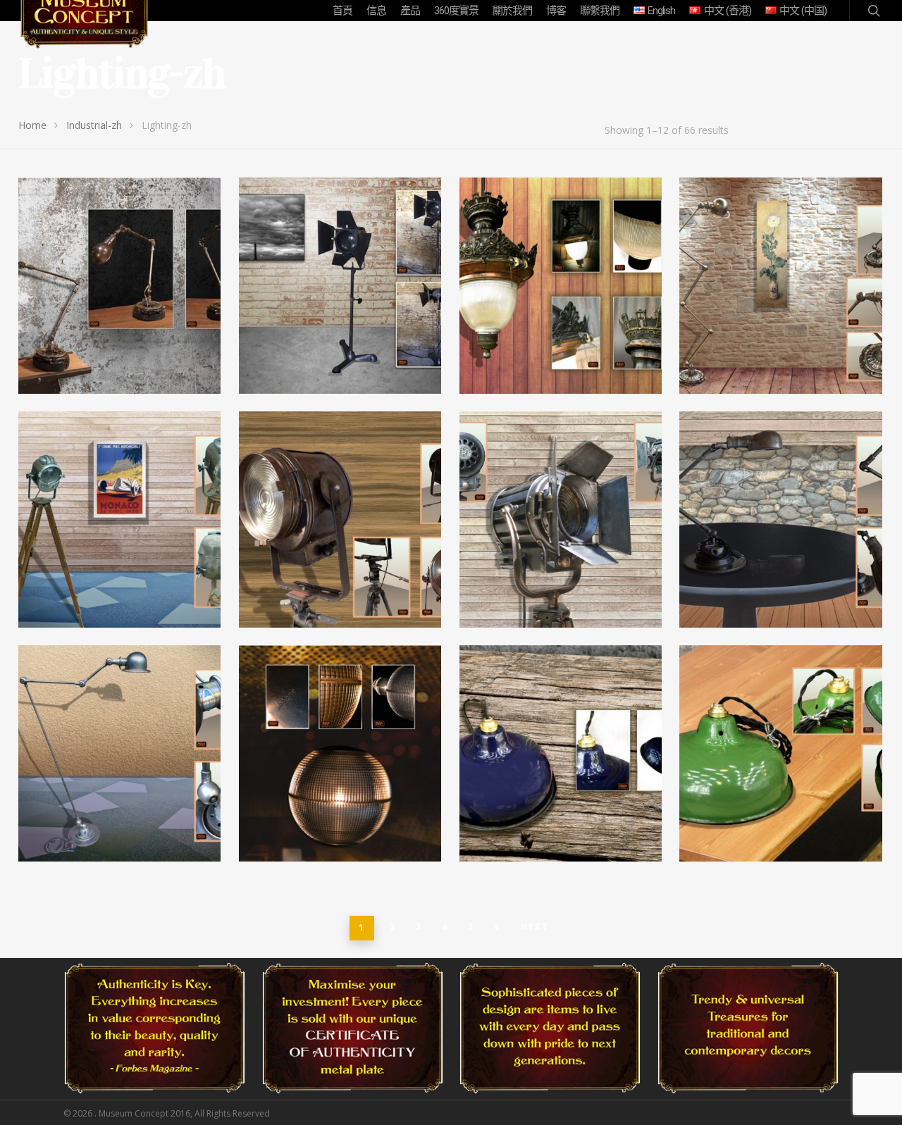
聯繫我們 (599, 10)
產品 (410, 10)
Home (32, 125)
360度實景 (456, 10)
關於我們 (512, 10)
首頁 (342, 10)
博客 (556, 10)
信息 (376, 10)
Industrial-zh (94, 125)
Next (535, 927)
